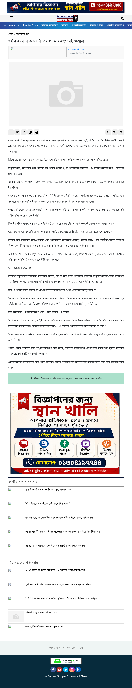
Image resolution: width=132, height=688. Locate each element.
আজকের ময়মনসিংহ (50, 25)
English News (30, 25)
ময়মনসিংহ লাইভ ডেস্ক (76, 49)
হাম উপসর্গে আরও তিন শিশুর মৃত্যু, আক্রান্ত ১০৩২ (49, 489)
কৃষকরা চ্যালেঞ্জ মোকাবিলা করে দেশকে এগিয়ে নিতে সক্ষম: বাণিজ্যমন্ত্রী (59, 518)
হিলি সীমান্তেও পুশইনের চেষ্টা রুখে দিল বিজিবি (47, 504)
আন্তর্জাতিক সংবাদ (79, 25)
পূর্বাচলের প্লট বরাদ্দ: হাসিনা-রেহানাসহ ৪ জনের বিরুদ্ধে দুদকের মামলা (58, 584)
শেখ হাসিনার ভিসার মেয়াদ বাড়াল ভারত (44, 626)
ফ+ (108, 132)
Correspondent (10, 25)
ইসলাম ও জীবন (96, 25)
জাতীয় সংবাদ (22, 34)
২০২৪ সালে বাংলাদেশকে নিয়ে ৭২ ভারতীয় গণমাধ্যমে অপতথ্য (55, 546)
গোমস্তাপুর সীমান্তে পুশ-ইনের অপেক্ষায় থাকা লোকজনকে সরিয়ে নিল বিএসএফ (62, 532)
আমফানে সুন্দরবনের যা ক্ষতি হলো (41, 612)
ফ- (114, 132)
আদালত (64, 25)
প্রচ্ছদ (10, 34)
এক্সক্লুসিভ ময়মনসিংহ (115, 25)
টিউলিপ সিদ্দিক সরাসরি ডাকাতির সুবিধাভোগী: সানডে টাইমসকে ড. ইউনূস (61, 598)
